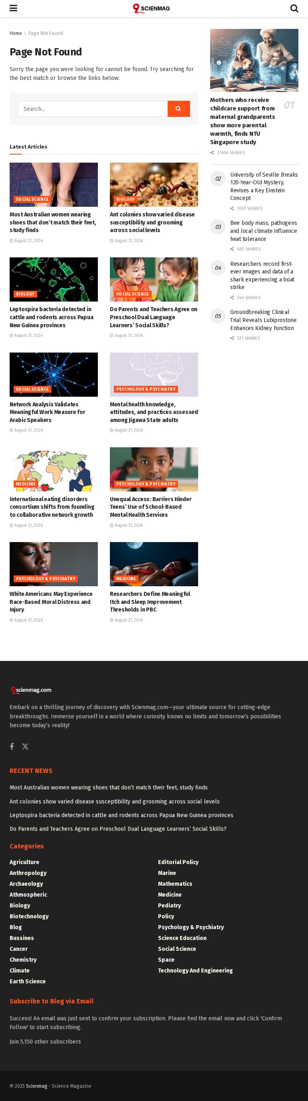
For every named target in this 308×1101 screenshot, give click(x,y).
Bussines (22, 938)
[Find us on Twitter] (25, 747)
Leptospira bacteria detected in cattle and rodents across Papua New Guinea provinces (51, 317)
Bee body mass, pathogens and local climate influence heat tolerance (263, 231)
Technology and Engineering (195, 970)
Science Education (182, 938)
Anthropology (28, 873)
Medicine (26, 484)
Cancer (19, 949)
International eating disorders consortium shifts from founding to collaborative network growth (52, 507)
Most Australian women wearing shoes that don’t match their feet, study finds (53, 222)
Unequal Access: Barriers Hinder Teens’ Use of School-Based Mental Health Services (150, 507)
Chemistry (23, 959)
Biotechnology (29, 916)
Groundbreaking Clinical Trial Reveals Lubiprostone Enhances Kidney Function (263, 320)
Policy (166, 916)
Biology (125, 199)
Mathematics (175, 884)
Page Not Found (45, 33)
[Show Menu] (13, 8)
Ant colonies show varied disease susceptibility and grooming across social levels (152, 222)
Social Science (32, 199)
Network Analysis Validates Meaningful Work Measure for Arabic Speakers (47, 412)
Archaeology (26, 884)
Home (16, 33)
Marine (167, 873)
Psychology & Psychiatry (146, 389)
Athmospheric (28, 894)
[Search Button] (294, 8)
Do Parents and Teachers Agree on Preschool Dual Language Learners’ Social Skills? (153, 317)
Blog (16, 927)
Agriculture (24, 862)
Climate (20, 970)
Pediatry (169, 905)
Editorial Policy (178, 862)
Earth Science (28, 981)
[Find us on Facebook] (12, 747)
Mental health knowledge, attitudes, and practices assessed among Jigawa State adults (154, 412)
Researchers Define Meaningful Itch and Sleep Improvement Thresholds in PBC (150, 602)
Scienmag (36, 1086)
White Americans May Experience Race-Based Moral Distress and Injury (51, 602)
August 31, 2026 (28, 241)
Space (166, 959)
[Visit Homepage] (154, 8)
